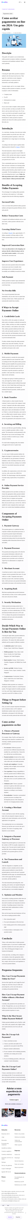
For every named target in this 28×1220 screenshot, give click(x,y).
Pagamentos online (7, 13)
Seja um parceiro (19, 1167)
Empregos (17, 1157)
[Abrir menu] (24, 2)
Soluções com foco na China (7, 1158)
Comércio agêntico (6, 1151)
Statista (18, 147)
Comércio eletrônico (7, 1154)
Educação (4, 1140)
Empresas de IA (5, 1133)
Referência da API (19, 1181)
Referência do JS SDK (20, 1185)
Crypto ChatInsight (6, 1168)
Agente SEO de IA (6, 1172)
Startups (4, 1162)
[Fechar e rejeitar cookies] (25, 1213)
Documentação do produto (19, 1177)
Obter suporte (18, 1144)
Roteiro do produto (19, 1133)
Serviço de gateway (7, 1165)
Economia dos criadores (5, 1144)
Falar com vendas (19, 1164)
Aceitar (10, 1217)
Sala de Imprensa (19, 1161)
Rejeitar (18, 1217)
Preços (3, 1181)
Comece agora (14, 1100)
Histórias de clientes (20, 1137)
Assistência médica (6, 1148)
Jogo (3, 1137)
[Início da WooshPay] (5, 2)
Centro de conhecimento (18, 1141)
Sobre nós (17, 1154)
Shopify (11, 233)
